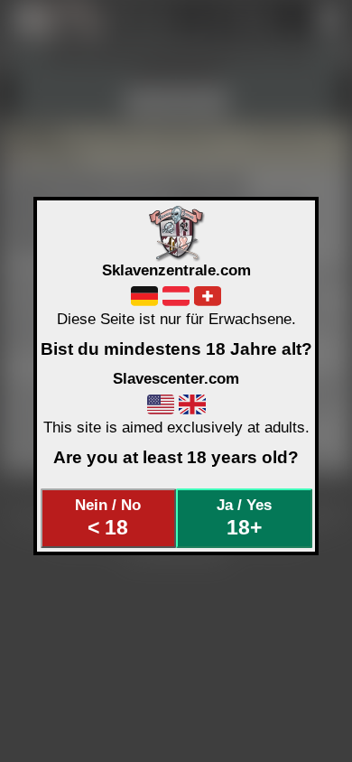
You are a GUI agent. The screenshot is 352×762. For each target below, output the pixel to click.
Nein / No (108, 517)
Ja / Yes (244, 517)
